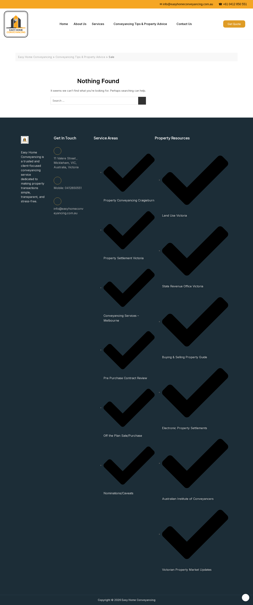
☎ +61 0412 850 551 (233, 4)
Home (64, 24)
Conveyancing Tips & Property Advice (140, 24)
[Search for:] (98, 101)
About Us (80, 24)
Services (98, 24)
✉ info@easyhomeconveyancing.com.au (186, 4)
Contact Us (184, 24)
